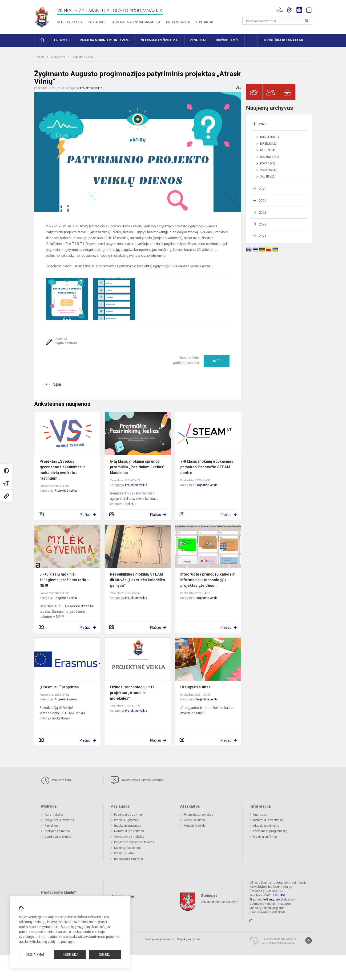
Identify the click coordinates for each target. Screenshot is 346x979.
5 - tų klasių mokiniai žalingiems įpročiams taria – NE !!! (64, 580)
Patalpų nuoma (124, 853)
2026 (262, 124)
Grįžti (56, 385)
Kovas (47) (267, 163)
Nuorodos (260, 814)
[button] (280, 10)
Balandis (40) (269, 156)
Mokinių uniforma (265, 836)
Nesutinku (70, 954)
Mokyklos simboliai (58, 831)
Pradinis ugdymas (126, 820)
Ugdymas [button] (62, 40)
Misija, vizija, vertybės (59, 820)
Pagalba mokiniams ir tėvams (134, 842)
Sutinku (105, 954)
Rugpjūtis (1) (269, 137)
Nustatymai (35, 954)
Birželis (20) (269, 143)
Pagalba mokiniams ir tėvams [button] (105, 40)
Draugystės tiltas (195, 687)
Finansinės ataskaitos (198, 814)
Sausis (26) (267, 176)
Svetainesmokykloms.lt (279, 942)
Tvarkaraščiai (61, 780)
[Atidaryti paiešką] (306, 20)
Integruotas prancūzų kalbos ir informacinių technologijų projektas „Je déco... (207, 580)
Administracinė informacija (136, 22)
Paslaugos (97, 22)
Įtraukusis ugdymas (127, 825)
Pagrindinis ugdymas (128, 814)
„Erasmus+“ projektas (59, 687)
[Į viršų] (308, 940)
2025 (262, 189)
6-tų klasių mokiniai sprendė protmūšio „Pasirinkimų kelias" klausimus (137, 467)
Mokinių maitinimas (127, 847)
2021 (262, 236)
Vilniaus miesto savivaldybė (219, 902)
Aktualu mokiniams (266, 825)
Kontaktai (204, 22)
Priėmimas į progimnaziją (270, 831)
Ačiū (217, 361)
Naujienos (58, 57)
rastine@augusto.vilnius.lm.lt (276, 899)
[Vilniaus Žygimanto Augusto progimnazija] (41, 16)
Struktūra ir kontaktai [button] (283, 40)
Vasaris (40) (269, 170)
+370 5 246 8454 (274, 895)
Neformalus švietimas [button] (160, 40)
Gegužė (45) (268, 150)
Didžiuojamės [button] (227, 40)
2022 (262, 224)
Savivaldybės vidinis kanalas (142, 780)
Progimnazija (178, 22)
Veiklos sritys (69, 22)
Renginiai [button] (198, 40)
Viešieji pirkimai (194, 820)
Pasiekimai (52, 825)
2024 (262, 201)
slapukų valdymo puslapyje (55, 941)
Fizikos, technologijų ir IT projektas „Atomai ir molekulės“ (132, 693)
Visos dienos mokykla (129, 836)
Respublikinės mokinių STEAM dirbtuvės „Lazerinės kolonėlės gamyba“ (137, 580)
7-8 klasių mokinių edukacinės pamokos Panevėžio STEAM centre (206, 467)
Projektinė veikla (83, 57)
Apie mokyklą (54, 814)
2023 (262, 212)
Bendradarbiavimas (58, 836)
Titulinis (39, 57)
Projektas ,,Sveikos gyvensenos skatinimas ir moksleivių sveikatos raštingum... (62, 470)
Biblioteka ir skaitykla (128, 859)
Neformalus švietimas (129, 831)
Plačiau (85, 515)
